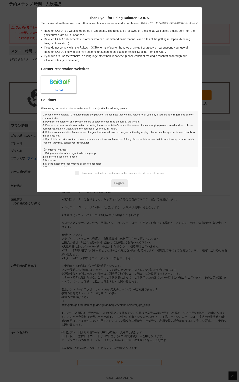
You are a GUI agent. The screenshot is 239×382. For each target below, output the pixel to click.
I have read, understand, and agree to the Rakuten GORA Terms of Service (122, 173)
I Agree (119, 183)
